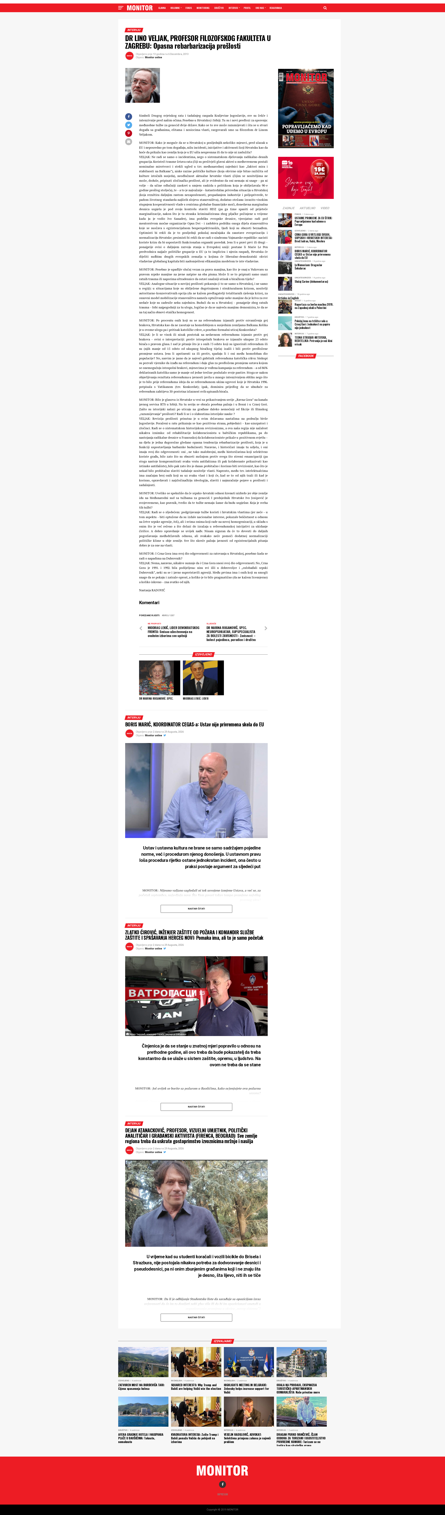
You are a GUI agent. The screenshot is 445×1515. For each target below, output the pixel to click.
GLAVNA (162, 8)
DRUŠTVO (219, 8)
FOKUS (188, 8)
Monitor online (153, 57)
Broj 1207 (168, 615)
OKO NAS (260, 8)
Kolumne (175, 8)
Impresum (222, 1494)
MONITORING (203, 8)
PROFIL (247, 8)
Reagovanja (276, 8)
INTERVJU (233, 8)
